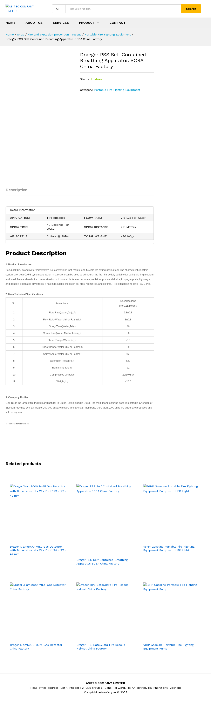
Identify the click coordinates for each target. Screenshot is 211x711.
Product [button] (87, 22)
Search (191, 8)
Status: (85, 79)
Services (61, 22)
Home (10, 22)
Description (16, 190)
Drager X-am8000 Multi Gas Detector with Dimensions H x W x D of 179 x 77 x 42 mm (38, 550)
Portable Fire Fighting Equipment (117, 89)
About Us (34, 22)
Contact (117, 22)
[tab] (19, 192)
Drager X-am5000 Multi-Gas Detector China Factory (36, 646)
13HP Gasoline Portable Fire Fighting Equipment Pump (168, 646)
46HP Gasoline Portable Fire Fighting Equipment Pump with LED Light (169, 548)
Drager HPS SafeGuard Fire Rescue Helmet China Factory (100, 646)
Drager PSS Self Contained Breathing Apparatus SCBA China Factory (102, 561)
